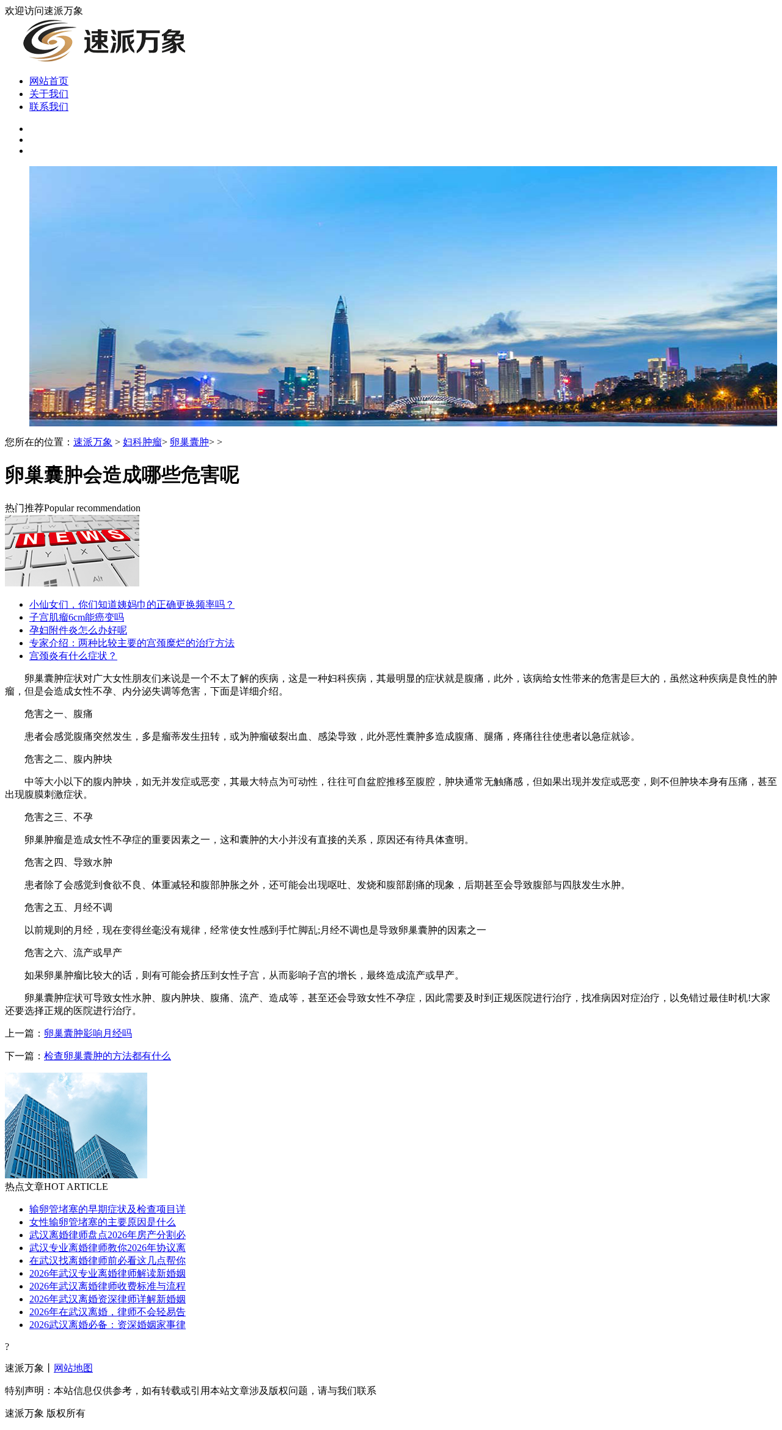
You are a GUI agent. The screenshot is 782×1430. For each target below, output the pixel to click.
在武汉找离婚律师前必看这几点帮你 (107, 1260)
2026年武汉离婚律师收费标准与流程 (107, 1286)
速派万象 (92, 442)
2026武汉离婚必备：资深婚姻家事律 (107, 1324)
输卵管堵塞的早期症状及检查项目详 (107, 1209)
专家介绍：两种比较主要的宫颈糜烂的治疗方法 (132, 643)
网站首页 (48, 81)
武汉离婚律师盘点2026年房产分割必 (107, 1235)
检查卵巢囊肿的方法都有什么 (107, 1056)
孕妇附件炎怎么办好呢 (78, 630)
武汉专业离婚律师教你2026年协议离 (107, 1247)
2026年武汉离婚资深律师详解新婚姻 (107, 1299)
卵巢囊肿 (189, 442)
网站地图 (73, 1368)
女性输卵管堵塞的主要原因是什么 (102, 1222)
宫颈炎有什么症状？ (73, 656)
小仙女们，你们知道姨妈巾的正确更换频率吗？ (132, 604)
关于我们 (48, 94)
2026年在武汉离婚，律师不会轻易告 (107, 1312)
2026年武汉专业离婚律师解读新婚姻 (107, 1273)
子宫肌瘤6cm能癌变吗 (76, 617)
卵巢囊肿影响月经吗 (88, 1033)
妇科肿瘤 (142, 442)
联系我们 (48, 106)
